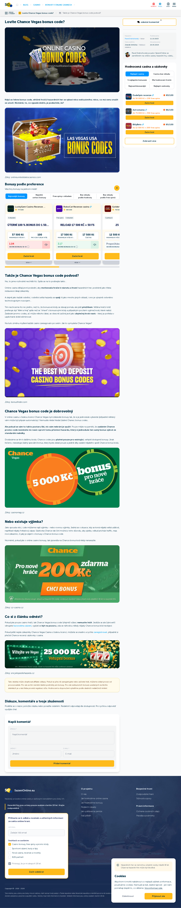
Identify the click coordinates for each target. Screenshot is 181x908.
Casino (36, 5)
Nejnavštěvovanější (137, 86)
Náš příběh (86, 815)
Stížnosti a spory (143, 798)
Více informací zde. (154, 888)
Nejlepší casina (137, 74)
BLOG (25, 5)
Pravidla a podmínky (145, 815)
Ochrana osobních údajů (147, 811)
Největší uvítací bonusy (39, 196)
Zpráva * (13, 729)
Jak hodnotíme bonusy (92, 803)
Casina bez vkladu (161, 74)
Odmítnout (128, 896)
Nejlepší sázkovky (162, 86)
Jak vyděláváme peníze (91, 811)
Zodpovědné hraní (145, 794)
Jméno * (13, 748)
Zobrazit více (149, 141)
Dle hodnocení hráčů (161, 80)
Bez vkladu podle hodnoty (85, 196)
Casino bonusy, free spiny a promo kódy (30, 844)
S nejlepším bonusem (137, 80)
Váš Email (12, 827)
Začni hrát (28, 256)
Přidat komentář (62, 763)
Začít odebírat (36, 872)
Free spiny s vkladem (62, 196)
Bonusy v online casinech (58, 5)
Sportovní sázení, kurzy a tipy (25, 848)
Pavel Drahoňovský (132, 39)
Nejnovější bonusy (16, 196)
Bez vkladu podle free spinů (107, 196)
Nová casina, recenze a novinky (26, 853)
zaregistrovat (100, 632)
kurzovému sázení (22, 626)
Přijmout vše (158, 896)
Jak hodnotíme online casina (94, 798)
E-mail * (66, 748)
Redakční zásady (88, 807)
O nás (84, 794)
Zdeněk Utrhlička (131, 45)
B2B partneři (17, 857)
